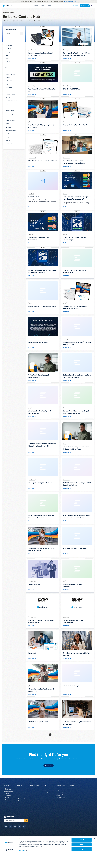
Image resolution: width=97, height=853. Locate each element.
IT (6, 117)
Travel (7, 133)
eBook (7, 58)
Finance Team (9, 104)
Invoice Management (11, 114)
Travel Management (9, 791)
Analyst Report (9, 42)
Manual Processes (10, 120)
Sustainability (9, 143)
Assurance (19, 788)
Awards (71, 790)
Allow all (81, 839)
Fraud (7, 107)
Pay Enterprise (20, 808)
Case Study (8, 48)
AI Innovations (59, 788)
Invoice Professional (22, 806)
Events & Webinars (48, 794)
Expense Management (11, 100)
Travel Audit (33, 794)
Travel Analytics (34, 792)
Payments (8, 127)
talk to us (48, 765)
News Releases (72, 798)
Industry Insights (10, 110)
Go (18, 802)
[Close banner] (94, 838)
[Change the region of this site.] (92, 6)
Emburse (8, 97)
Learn (42, 5)
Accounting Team (10, 71)
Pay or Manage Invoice (60, 794)
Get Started (85, 5)
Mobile (7, 124)
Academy (45, 792)
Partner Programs (60, 792)
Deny (81, 849)
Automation (9, 87)
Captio (19, 794)
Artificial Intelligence (11, 80)
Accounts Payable (10, 74)
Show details (22, 850)
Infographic (8, 52)
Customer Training (47, 800)
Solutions (36, 5)
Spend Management (11, 130)
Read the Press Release (70, 1)
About (70, 788)
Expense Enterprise (22, 798)
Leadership (71, 794)
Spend (18, 812)
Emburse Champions (48, 796)
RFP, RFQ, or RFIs (60, 797)
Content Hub (46, 790)
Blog (7, 55)
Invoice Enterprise (21, 804)
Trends (7, 137)
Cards (7, 90)
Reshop (19, 810)
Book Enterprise (21, 790)
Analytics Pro (33, 790)
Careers (71, 792)
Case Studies (46, 798)
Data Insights (9, 45)
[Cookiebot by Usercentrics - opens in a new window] (9, 850)
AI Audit (32, 788)
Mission (71, 796)
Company (49, 5)
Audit (7, 84)
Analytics (8, 77)
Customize (80, 844)
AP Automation (8, 795)
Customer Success (10, 94)
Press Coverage (73, 800)
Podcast (8, 62)
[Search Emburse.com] (73, 5)
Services (8, 140)
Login (76, 5)
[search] (21, 33)
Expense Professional (22, 800)
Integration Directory (61, 790)
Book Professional (21, 792)
